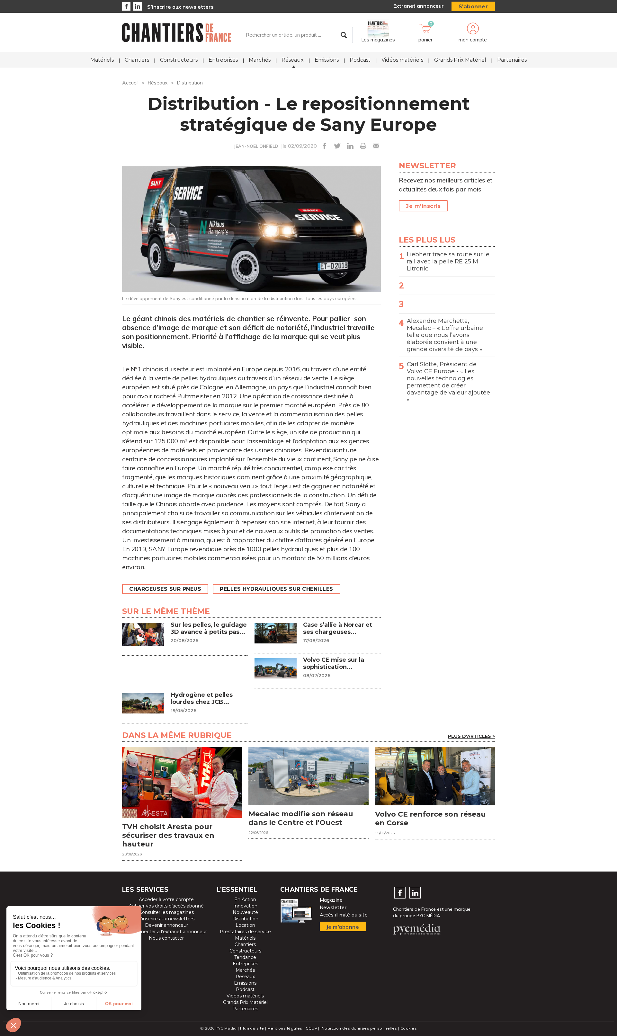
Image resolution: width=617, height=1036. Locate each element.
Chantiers (137, 60)
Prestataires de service (245, 931)
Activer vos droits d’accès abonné (166, 906)
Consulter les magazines (166, 912)
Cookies (408, 1028)
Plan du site (252, 1028)
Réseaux (293, 60)
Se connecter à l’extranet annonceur (166, 931)
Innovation (245, 906)
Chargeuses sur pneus (165, 589)
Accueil (130, 82)
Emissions (327, 60)
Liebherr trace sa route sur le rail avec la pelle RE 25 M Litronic (448, 261)
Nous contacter (166, 938)
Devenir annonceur (166, 925)
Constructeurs (179, 60)
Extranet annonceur (418, 6)
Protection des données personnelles (358, 1028)
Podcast (360, 60)
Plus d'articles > (471, 736)
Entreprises (223, 60)
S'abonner (473, 7)
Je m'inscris (423, 206)
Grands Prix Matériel (460, 60)
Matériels (102, 60)
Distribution (190, 82)
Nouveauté (245, 912)
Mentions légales (284, 1028)
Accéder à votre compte (166, 899)
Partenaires (512, 60)
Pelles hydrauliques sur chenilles (276, 589)
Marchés (260, 60)
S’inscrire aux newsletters (180, 7)
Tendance (245, 957)
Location (245, 925)
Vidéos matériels (402, 60)
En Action (245, 899)
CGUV (311, 1028)
